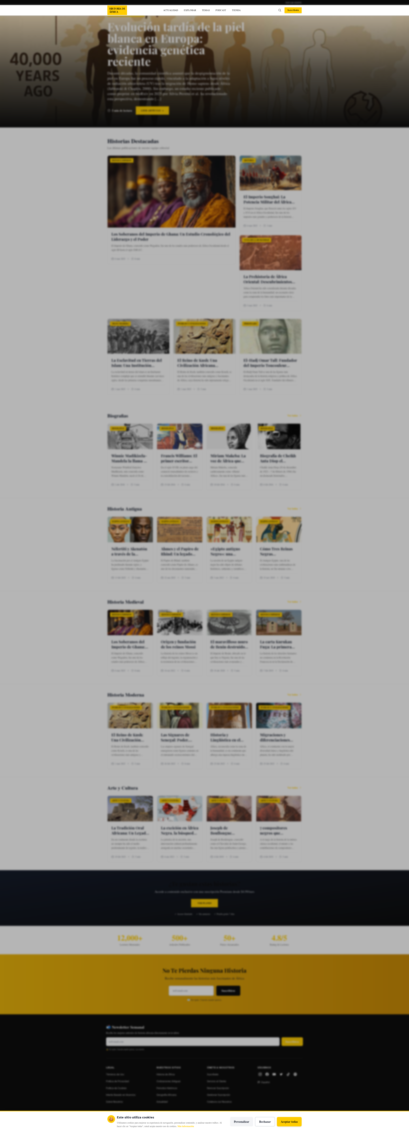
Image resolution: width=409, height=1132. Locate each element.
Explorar (190, 10)
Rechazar (265, 1122)
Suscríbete (293, 10)
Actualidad (170, 10)
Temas (206, 10)
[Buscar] (280, 10)
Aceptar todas (289, 1122)
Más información (185, 1126)
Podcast (221, 10)
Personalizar (241, 1122)
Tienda (236, 10)
